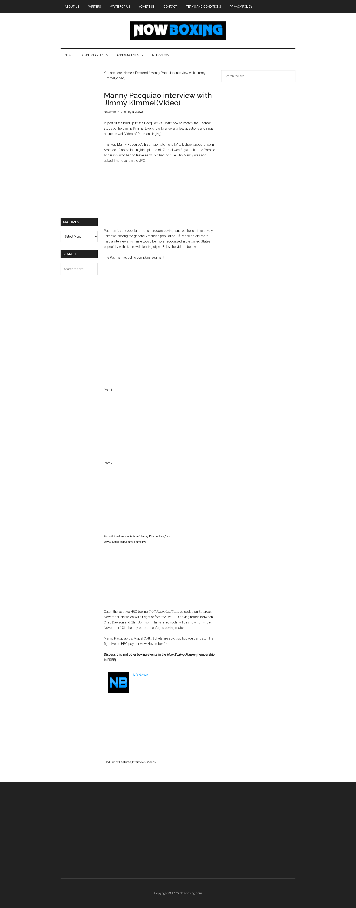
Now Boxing (178, 30)
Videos (151, 762)
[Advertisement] (159, 197)
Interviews (139, 762)
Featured (125, 762)
